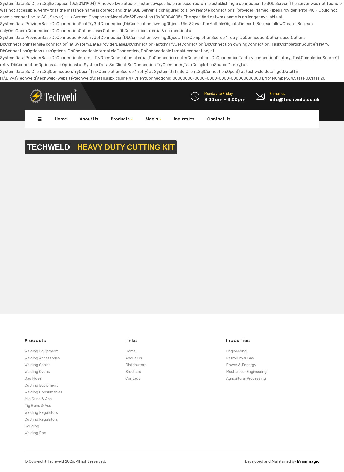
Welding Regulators (41, 413)
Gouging (32, 426)
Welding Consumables (43, 392)
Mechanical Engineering (246, 372)
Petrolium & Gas (240, 358)
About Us (89, 119)
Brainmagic (308, 461)
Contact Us (218, 119)
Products (120, 119)
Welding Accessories (42, 358)
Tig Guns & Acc (38, 406)
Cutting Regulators (41, 420)
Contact (132, 379)
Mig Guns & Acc (38, 399)
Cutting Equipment (41, 386)
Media (152, 119)
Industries (184, 119)
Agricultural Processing (246, 379)
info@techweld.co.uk (294, 99)
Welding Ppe (35, 433)
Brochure (133, 372)
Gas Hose (33, 379)
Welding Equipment (41, 351)
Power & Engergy (241, 365)
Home (61, 119)
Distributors (135, 365)
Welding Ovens (37, 372)
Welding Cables (38, 365)
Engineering (236, 351)
